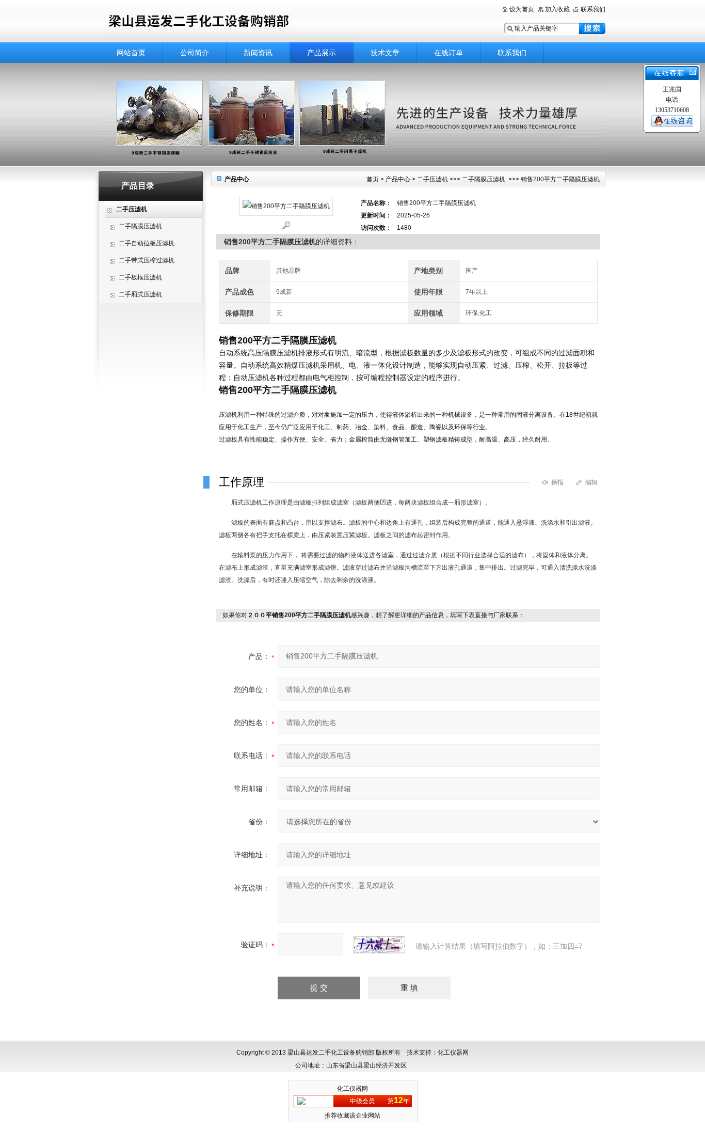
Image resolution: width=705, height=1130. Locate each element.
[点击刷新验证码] (379, 944)
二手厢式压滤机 (140, 294)
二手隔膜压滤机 (140, 226)
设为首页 (521, 9)
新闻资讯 (258, 53)
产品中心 (398, 179)
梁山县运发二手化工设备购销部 (229, 22)
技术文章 (385, 53)
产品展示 (321, 53)
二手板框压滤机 (140, 277)
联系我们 (593, 9)
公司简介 (194, 53)
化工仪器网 (352, 1088)
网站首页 (131, 53)
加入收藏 (557, 9)
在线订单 (448, 53)
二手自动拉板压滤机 (146, 243)
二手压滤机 (432, 179)
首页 (372, 179)
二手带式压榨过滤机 (146, 260)
